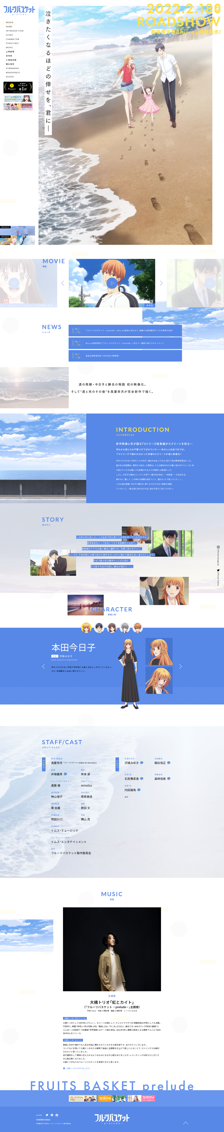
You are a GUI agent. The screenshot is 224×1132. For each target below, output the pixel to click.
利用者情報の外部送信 (43, 1119)
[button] (63, 283)
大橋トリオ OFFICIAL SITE (78, 1068)
